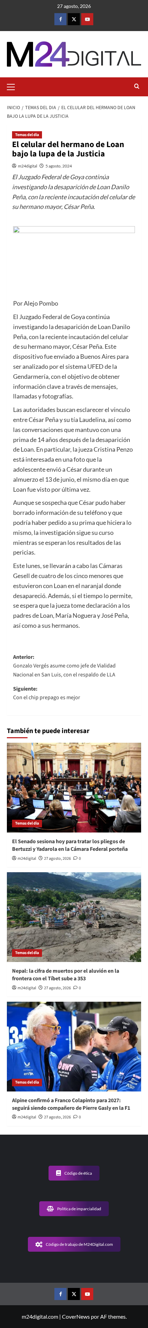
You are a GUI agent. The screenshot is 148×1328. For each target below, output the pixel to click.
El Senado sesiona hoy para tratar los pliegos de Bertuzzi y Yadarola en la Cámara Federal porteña (70, 845)
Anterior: (64, 666)
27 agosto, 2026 (57, 859)
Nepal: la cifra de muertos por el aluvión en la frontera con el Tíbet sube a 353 (65, 974)
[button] (14, 86)
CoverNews (76, 1316)
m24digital (27, 166)
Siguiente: (46, 693)
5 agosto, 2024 (58, 166)
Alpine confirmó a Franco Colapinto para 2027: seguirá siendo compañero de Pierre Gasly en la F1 (71, 1104)
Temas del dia (27, 135)
